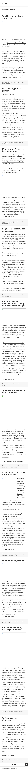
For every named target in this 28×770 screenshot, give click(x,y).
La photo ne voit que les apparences (13, 229)
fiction (21, 142)
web (15, 222)
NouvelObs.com (6, 204)
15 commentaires (13, 555)
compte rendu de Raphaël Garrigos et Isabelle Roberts (13, 161)
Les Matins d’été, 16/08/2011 (9, 509)
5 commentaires (6, 223)
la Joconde (13, 609)
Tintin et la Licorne (18, 461)
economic (23, 384)
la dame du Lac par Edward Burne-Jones (12, 606)
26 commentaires (7, 296)
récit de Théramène (9, 98)
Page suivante (26, 764)
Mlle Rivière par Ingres (8, 602)
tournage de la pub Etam (14, 329)
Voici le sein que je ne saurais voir (12, 17)
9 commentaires (6, 622)
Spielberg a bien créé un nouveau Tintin (13, 391)
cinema (22, 554)
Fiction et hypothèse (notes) (11, 89)
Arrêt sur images (14, 202)
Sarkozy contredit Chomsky (10, 719)
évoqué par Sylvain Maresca (10, 271)
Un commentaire (6, 83)
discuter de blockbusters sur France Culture (21, 495)
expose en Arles (8, 583)
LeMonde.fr (14, 204)
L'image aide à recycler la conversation (13, 150)
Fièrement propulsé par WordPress (9, 768)
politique (20, 759)
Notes (17, 82)
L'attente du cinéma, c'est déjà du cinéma (12, 628)
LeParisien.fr (22, 204)
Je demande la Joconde (13, 560)
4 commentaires (15, 713)
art (19, 384)
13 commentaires (10, 143)
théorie (22, 82)
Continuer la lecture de (9, 138)
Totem (4, 3)
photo (20, 295)
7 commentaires (13, 467)
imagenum (17, 221)
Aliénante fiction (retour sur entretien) (14, 473)
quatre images (10, 590)
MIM (14, 142)
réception (9, 222)
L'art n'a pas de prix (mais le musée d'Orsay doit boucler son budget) (13, 303)
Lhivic (15, 82)
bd (4, 467)
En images (13, 221)
